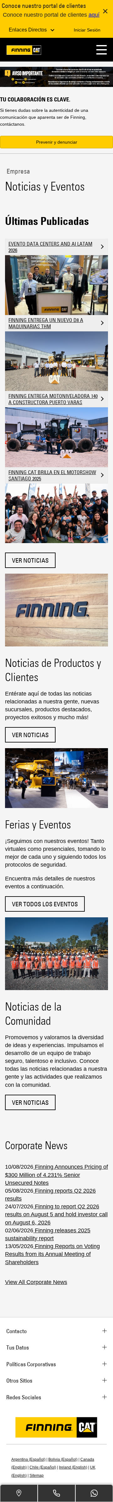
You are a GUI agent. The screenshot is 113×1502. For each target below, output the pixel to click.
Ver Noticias (30, 560)
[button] (101, 49)
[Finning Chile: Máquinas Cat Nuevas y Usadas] (24, 51)
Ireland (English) (73, 1467)
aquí (94, 15)
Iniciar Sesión (87, 29)
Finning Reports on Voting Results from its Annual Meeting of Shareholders (52, 1254)
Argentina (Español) (28, 1459)
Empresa (17, 171)
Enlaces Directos (28, 29)
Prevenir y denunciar (56, 142)
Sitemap (37, 1475)
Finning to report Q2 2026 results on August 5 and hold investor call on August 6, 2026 (56, 1214)
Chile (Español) (43, 1467)
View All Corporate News (36, 1282)
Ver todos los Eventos (45, 904)
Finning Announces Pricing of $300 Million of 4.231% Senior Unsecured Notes (56, 1175)
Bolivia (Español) (63, 1459)
